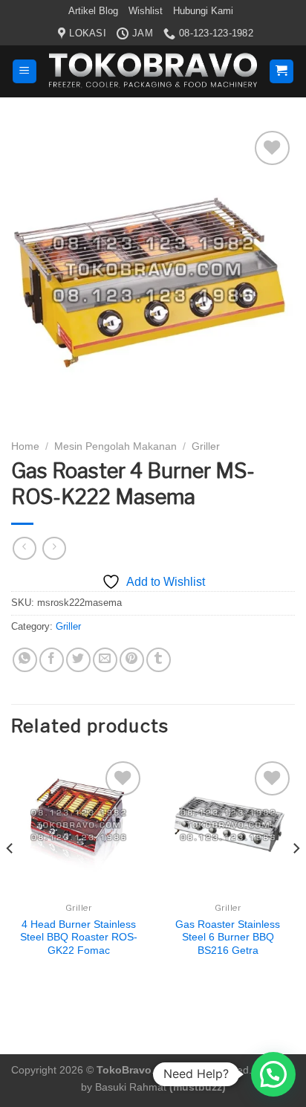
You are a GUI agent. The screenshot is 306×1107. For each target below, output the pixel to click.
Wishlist (145, 10)
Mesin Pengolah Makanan (115, 446)
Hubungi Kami (203, 10)
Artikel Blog (93, 10)
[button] (273, 1074)
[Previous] (10, 878)
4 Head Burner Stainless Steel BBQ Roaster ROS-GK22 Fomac (78, 937)
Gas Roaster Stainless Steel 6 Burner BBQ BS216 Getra (227, 937)
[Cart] (282, 71)
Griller (206, 446)
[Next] (295, 878)
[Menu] (25, 71)
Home (25, 446)
